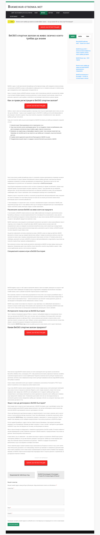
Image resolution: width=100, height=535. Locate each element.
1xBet (36, 13)
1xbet (22, 16)
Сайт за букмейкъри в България (21, 13)
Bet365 (43, 13)
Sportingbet (13, 16)
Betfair (50, 13)
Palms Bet (66, 13)
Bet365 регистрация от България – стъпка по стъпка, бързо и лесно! (48, 475)
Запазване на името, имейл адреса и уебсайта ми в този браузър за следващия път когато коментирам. (36, 521)
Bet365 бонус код (20, 324)
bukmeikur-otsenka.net (25, 7)
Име (9, 507)
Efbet (58, 13)
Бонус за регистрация (50, 27)
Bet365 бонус (19, 417)
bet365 (73, 36)
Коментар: (11, 488)
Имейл (10, 513)
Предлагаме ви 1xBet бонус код (20, 475)
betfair (80, 36)
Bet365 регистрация (46, 183)
